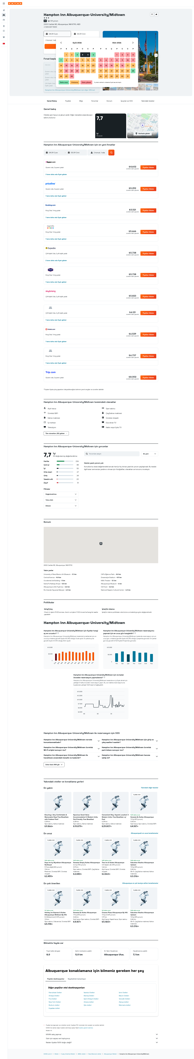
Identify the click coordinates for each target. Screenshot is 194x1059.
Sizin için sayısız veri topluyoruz (58, 1038)
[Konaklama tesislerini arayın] (4, 15)
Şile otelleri (87, 1005)
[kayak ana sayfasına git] (15, 3)
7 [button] (111, 60)
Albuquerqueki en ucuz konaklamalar (144, 833)
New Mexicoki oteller (94, 1054)
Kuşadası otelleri (54, 1008)
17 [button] (77, 65)
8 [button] (66, 60)
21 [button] (61, 71)
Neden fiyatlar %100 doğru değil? (59, 1042)
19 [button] (88, 65)
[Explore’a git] (4, 26)
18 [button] (82, 65)
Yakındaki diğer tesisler (149, 788)
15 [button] (66, 65)
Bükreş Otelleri (89, 996)
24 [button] (77, 71)
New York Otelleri (55, 1002)
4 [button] (82, 55)
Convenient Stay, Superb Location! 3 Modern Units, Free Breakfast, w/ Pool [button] (115, 817)
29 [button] (66, 76)
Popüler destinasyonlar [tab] (55, 979)
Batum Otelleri (124, 996)
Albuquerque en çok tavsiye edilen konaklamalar (140, 883)
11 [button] (82, 60)
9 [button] (71, 60)
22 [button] (66, 71)
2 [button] (71, 55)
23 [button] (72, 71)
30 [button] (72, 76)
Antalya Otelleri (54, 996)
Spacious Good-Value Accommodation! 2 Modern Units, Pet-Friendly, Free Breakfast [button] (85, 817)
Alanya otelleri (124, 1002)
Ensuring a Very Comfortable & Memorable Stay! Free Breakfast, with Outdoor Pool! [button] (57, 817)
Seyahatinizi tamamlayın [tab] (77, 979)
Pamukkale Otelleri (55, 993)
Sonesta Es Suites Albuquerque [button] (142, 817)
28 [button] (61, 76)
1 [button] (66, 55)
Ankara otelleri (89, 1002)
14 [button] (61, 65)
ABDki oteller (82, 1054)
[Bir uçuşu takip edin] (4, 31)
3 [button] (77, 55)
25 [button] (83, 71)
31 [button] (128, 76)
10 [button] (77, 60)
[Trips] (4, 37)
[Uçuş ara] (4, 10)
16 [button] (72, 65)
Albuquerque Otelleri (110, 1054)
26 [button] (88, 71)
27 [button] (93, 71)
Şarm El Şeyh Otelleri (91, 999)
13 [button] (93, 60)
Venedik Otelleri (124, 999)
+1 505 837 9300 (50, 27)
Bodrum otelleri (54, 1005)
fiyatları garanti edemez (86, 1028)
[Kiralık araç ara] (4, 19)
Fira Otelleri (53, 999)
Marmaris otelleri (125, 1005)
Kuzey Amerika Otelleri (68, 1054)
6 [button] (93, 55)
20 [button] (93, 65)
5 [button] (87, 55)
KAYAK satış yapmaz (53, 1034)
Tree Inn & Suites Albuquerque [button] (113, 863)
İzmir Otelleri (123, 993)
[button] (3, 3)
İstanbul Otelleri (89, 993)
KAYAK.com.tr (48, 1054)
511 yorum (54, 21)
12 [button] (88, 60)
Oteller (56, 1054)
